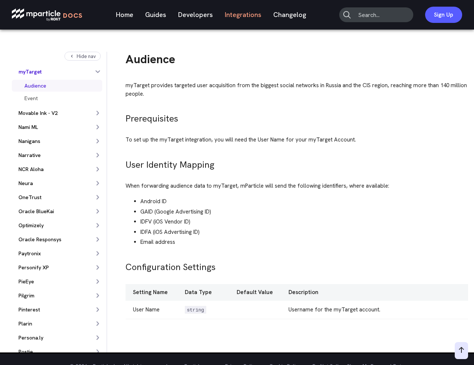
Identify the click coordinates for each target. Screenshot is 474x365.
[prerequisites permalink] (122, 116)
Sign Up (443, 14)
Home (124, 14)
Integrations (243, 14)
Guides (155, 14)
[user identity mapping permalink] (122, 163)
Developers (195, 14)
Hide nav (86, 56)
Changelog (289, 14)
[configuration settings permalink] (122, 265)
